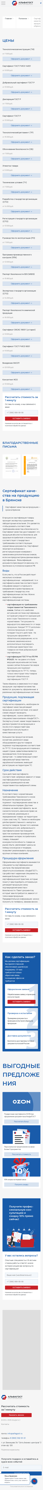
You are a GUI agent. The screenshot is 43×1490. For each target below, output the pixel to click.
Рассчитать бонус (21, 1121)
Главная (8, 18)
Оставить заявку (21, 419)
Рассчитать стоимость (21, 1154)
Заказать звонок (16, 1415)
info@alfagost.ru (14, 1433)
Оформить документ (20, 59)
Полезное (23, 18)
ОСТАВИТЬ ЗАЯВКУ (21, 1002)
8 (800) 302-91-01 (18, 1438)
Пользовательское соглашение (21, 1486)
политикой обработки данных (15, 426)
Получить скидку (21, 1184)
